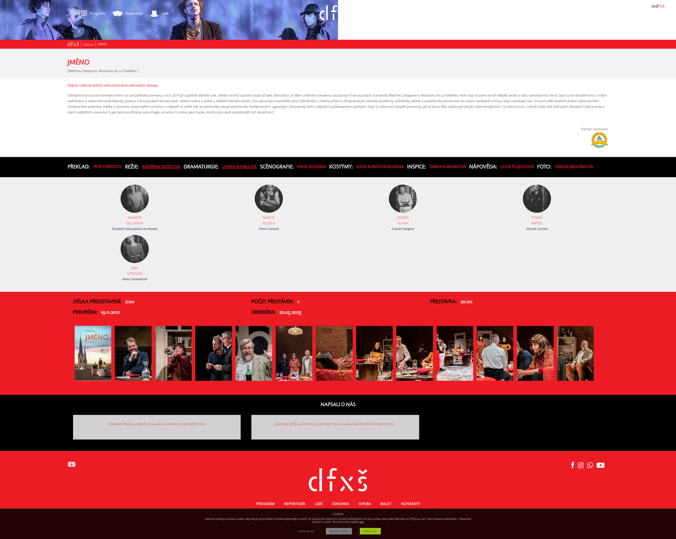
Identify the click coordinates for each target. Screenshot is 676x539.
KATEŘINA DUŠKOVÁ (161, 167)
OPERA (365, 503)
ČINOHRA (340, 503)
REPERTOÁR (294, 503)
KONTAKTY (410, 503)
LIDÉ (319, 503)
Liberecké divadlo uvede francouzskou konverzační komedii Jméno (157, 424)
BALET (386, 503)
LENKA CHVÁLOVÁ (239, 167)
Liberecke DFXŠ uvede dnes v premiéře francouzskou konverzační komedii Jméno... (335, 424)
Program (88, 44)
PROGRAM (265, 503)
